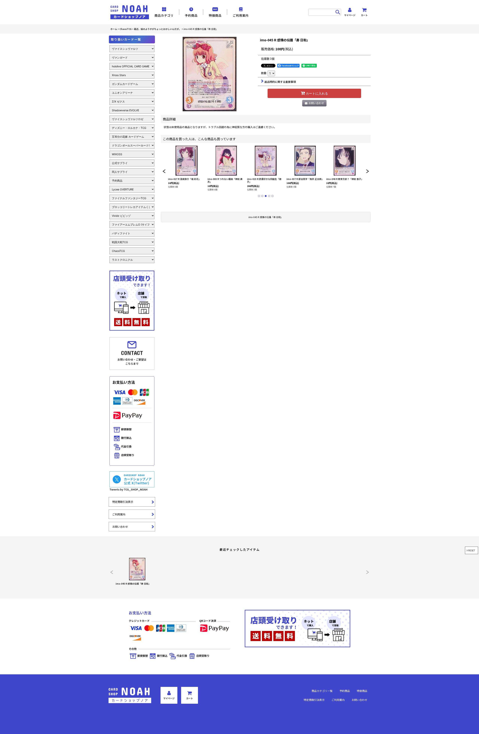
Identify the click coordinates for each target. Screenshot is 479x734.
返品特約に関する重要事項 (280, 82)
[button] (164, 171)
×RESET (470, 550)
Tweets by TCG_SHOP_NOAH (128, 489)
